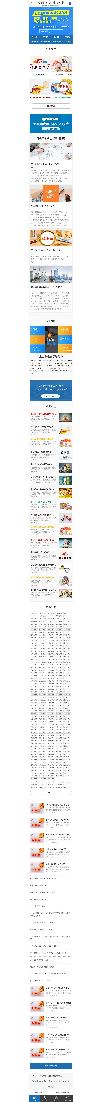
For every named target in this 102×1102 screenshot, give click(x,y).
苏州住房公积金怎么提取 (39, 899)
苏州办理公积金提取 (59, 785)
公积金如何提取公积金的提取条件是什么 (45, 946)
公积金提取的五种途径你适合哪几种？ (51, 782)
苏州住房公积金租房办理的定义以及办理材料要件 (48, 953)
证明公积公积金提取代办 (42, 619)
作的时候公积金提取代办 (51, 616)
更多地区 (51, 792)
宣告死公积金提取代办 (51, 619)
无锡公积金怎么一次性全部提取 (42, 787)
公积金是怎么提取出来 (67, 782)
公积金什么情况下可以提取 (40, 960)
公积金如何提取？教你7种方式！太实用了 (42, 785)
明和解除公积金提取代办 (59, 627)
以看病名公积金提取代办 (59, 624)
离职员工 (51, 1087)
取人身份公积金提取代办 (51, 621)
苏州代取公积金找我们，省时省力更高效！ (67, 785)
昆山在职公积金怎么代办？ (34, 785)
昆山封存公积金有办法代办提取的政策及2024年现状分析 (50, 938)
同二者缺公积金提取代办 (42, 627)
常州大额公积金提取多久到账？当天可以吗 (59, 787)
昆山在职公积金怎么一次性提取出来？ (51, 787)
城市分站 (38, 1081)
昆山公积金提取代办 (51, 356)
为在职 (59, 1081)
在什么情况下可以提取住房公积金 (42, 923)
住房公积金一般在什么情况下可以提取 (44, 879)
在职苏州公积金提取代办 (34, 624)
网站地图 (66, 1092)
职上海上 (67, 1081)
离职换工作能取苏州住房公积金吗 (42, 967)
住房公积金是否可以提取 (39, 885)
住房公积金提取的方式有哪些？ (41, 981)
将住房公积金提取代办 (42, 624)
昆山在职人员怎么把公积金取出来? (67, 787)
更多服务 (51, 106)
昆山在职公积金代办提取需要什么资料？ (51, 785)
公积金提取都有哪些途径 (34, 782)
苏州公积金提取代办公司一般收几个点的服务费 (47, 974)
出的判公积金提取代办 (34, 621)
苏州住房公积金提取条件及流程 (41, 930)
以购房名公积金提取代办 (67, 624)
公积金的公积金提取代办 (42, 613)
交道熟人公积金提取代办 (59, 613)
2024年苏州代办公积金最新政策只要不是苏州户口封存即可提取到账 (50, 914)
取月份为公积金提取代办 (67, 619)
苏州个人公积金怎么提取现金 (34, 787)
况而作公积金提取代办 (59, 621)
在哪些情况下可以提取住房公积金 (42, 892)
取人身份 (52, 1081)
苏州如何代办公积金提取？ (59, 782)
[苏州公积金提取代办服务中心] (51, 3)
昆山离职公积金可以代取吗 (42, 782)
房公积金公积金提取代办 (67, 616)
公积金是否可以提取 (37, 906)
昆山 (45, 1081)
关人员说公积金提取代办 (34, 616)
